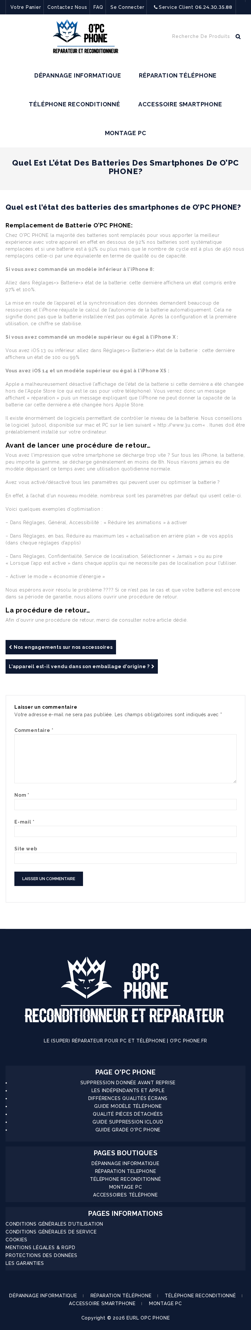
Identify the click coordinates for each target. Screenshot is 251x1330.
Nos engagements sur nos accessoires (63, 647)
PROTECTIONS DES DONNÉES (41, 1255)
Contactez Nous (67, 7)
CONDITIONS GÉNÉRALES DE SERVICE (51, 1231)
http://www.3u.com (180, 425)
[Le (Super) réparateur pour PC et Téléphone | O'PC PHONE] (85, 37)
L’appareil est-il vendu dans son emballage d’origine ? (79, 666)
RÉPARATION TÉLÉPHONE (178, 75)
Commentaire (33, 730)
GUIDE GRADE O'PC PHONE (128, 1129)
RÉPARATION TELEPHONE (125, 1171)
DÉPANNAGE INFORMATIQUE (77, 75)
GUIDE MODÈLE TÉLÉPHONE (128, 1106)
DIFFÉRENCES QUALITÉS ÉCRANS (128, 1098)
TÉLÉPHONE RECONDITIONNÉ (74, 104)
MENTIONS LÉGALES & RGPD (40, 1247)
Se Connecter (127, 7)
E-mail (24, 822)
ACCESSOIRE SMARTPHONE (180, 104)
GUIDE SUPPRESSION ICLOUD (127, 1122)
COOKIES (16, 1239)
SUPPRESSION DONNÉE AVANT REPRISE (128, 1082)
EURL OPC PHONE (148, 1318)
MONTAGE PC (125, 133)
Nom (21, 795)
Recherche (237, 38)
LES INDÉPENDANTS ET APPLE (128, 1090)
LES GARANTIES (25, 1263)
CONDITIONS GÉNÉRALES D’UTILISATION (54, 1224)
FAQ (98, 7)
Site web (25, 848)
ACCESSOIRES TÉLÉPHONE (125, 1194)
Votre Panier (25, 7)
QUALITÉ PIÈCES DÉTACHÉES (128, 1114)
